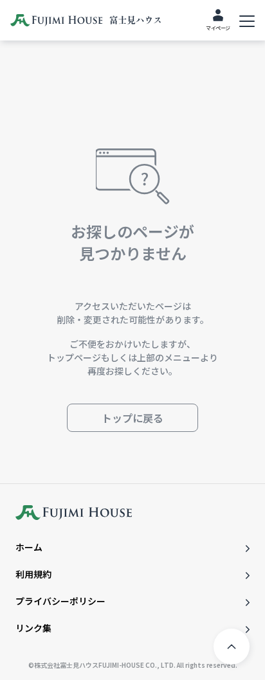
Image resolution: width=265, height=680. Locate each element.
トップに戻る (132, 417)
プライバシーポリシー (60, 601)
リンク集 (33, 628)
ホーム (28, 547)
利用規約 (33, 574)
